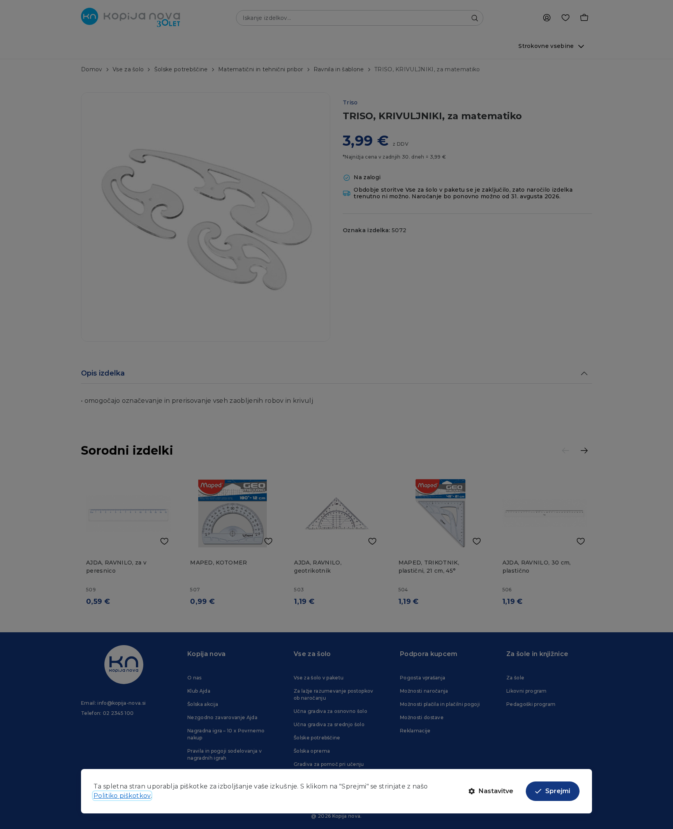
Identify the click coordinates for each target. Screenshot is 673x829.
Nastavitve (496, 791)
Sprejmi (557, 791)
